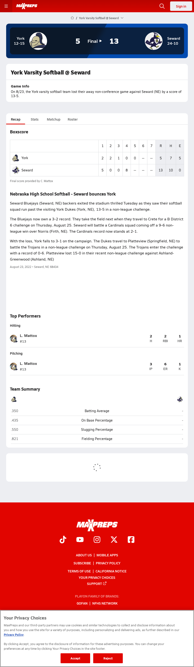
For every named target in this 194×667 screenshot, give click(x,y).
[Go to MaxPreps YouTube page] (80, 540)
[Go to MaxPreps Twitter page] (114, 540)
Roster (73, 119)
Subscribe (82, 563)
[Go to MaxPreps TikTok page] (63, 540)
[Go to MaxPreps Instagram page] (97, 540)
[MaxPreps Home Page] (72, 18)
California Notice (111, 571)
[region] (97, 638)
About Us (84, 555)
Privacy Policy (108, 563)
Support (94, 583)
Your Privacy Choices (97, 577)
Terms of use (79, 571)
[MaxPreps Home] (26, 6)
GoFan (82, 603)
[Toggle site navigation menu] (6, 6)
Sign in (181, 6)
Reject (108, 658)
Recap (15, 119)
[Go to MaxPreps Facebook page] (131, 540)
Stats (35, 119)
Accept (75, 658)
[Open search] (162, 6)
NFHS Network (105, 603)
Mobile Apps (107, 555)
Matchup (53, 119)
